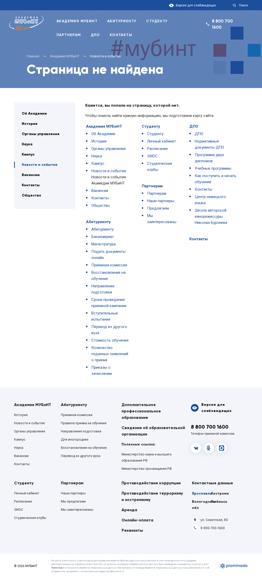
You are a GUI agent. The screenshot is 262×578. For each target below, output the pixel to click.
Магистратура (103, 244)
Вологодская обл (201, 504)
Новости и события (39, 164)
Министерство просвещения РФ (147, 469)
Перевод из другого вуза (80, 456)
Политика (56, 567)
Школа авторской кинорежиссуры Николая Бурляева (211, 216)
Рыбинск (219, 501)
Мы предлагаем (73, 501)
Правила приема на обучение (83, 423)
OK (209, 448)
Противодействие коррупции (151, 483)
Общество (31, 195)
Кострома (220, 493)
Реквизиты (132, 530)
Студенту (157, 21)
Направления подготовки (81, 431)
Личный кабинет (161, 141)
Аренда (129, 509)
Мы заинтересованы (77, 509)
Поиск (243, 5)
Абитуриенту (121, 21)
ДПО (95, 35)
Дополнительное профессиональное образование (141, 411)
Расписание (157, 148)
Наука (27, 144)
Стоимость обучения (109, 340)
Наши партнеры (160, 201)
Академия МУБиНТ (104, 126)
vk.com (196, 448)
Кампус (28, 154)
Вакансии (31, 175)
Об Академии (34, 113)
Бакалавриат (102, 236)
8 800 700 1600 (222, 24)
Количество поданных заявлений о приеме (109, 353)
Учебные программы (213, 168)
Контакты (121, 35)
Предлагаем (158, 208)
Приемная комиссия (109, 265)
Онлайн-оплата (137, 520)
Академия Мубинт (77, 21)
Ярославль (201, 493)
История (29, 124)
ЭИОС (152, 156)
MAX (221, 448)
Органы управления (40, 134)
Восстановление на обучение (84, 448)
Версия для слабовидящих (196, 5)
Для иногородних (74, 439)
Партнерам (69, 35)
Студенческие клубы (30, 518)
